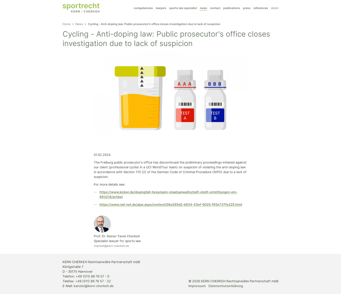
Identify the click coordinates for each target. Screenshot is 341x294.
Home (67, 24)
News (203, 8)
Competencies (143, 8)
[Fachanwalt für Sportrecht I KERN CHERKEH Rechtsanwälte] (81, 8)
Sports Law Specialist (183, 8)
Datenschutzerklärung (226, 286)
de (272, 8)
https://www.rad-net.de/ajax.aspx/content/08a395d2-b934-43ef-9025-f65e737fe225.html (170, 204)
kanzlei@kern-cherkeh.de (94, 286)
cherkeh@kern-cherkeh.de (111, 246)
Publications (231, 8)
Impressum (197, 286)
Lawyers (161, 8)
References (260, 8)
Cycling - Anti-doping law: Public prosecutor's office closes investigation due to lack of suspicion (154, 24)
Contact (215, 8)
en (276, 8)
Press (247, 8)
